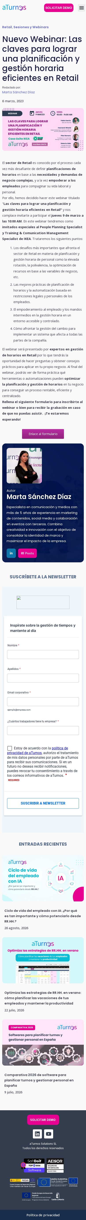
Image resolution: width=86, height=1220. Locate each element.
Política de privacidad (43, 1215)
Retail (7, 27)
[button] (81, 8)
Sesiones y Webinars (31, 27)
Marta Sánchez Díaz (18, 92)
